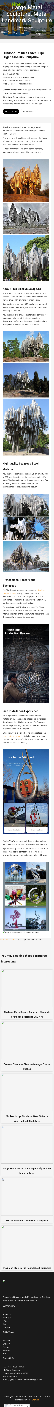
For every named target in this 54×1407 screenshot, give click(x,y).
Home (3, 32)
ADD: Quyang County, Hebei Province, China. (23, 1380)
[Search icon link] (39, 5)
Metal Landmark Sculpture (27, 17)
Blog (5, 1324)
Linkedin (6, 1344)
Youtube (6, 1347)
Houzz (5, 1353)
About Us (7, 1314)
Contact (6, 1327)
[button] (11, 111)
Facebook (7, 1340)
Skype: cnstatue (10, 1376)
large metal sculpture (12, 736)
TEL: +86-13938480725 (13, 1367)
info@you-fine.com (11, 1370)
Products (11, 32)
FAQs (5, 1321)
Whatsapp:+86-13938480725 (16, 1373)
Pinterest (6, 1350)
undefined (18, 1405)
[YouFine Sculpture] (12, 5)
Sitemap (35, 1400)
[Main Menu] (48, 5)
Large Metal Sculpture (24, 10)
